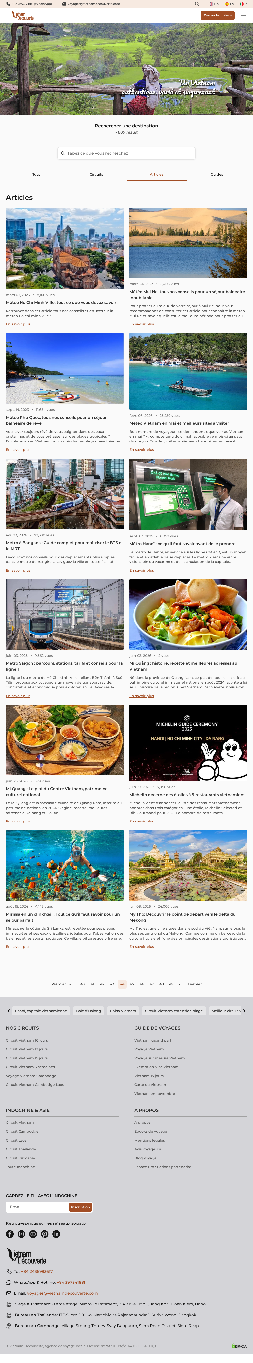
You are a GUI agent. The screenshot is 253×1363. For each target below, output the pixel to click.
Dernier (195, 984)
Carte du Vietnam (150, 1084)
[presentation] (38, 69)
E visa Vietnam (123, 1011)
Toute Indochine (20, 1167)
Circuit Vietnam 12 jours (27, 1049)
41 (92, 984)
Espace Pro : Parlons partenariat (162, 1167)
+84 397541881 (71, 1282)
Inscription (80, 1207)
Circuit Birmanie (20, 1158)
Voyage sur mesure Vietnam (159, 1058)
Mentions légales (149, 1140)
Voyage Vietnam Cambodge (31, 1076)
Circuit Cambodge (22, 1131)
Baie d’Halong (88, 1011)
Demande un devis (218, 15)
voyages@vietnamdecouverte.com (94, 4)
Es (232, 4)
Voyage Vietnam (149, 1049)
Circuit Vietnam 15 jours (27, 1058)
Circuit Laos (16, 1140)
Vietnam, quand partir (154, 1040)
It (246, 4)
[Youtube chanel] (33, 1234)
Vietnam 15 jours (149, 1076)
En (216, 4)
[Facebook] (10, 1234)
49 (171, 984)
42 (102, 984)
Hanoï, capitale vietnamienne (41, 1011)
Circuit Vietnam (20, 1122)
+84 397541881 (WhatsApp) (32, 4)
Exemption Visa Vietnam (156, 1067)
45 (132, 984)
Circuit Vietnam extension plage (174, 1011)
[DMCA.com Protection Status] (239, 1345)
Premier (58, 984)
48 (161, 984)
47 (152, 984)
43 (112, 984)
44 (122, 984)
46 (142, 984)
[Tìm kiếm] (197, 3)
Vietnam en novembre (154, 1093)
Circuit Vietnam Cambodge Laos (35, 1084)
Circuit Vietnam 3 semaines (30, 1067)
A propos (142, 1122)
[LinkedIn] (56, 1234)
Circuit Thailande (21, 1149)
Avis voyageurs (147, 1149)
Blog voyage (145, 1158)
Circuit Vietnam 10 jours (27, 1040)
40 (82, 984)
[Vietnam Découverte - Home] (22, 15)
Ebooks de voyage (150, 1131)
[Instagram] (21, 1234)
